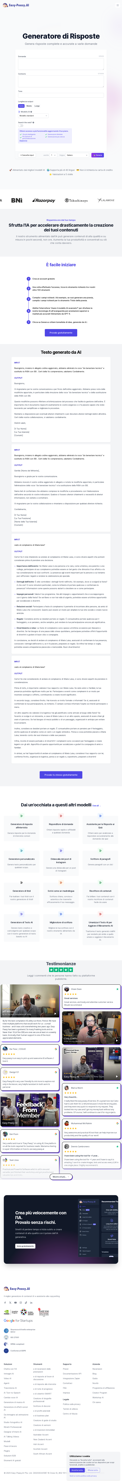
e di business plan (41, 1415)
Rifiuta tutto (93, 1470)
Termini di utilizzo (70, 1409)
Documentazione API (72, 1373)
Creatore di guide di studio (44, 1420)
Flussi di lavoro (10, 1446)
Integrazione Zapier (71, 1378)
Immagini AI (9, 1373)
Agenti (6, 1383)
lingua (62, 155)
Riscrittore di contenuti (100, 891)
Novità (95, 1383)
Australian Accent (40, 1434)
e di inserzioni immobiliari (44, 1430)
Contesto (22, 74)
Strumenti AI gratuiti (12, 1460)
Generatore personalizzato (22, 859)
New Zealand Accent (42, 1439)
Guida (94, 1378)
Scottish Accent (40, 1449)
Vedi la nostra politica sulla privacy (83, 1476)
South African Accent (42, 1454)
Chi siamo (96, 1402)
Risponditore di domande (61, 824)
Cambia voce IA (11, 1397)
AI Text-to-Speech (12, 1393)
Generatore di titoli (22, 891)
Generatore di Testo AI (22, 922)
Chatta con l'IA (10, 1369)
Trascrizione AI (10, 1388)
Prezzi (65, 1369)
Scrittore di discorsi (41, 1406)
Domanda (22, 56)
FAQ (64, 1388)
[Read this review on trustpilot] (117, 989)
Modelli (7, 1441)
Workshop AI (98, 1397)
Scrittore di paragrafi (100, 859)
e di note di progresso (43, 1389)
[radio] (21, 106)
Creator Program (99, 1393)
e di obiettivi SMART (42, 1393)
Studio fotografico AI (13, 1422)
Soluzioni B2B (10, 1455)
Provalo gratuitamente (61, 332)
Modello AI (25, 112)
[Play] (55, 1014)
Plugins (7, 1451)
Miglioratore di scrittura (61, 922)
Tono (20, 91)
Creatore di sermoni (42, 1425)
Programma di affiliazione (103, 1388)
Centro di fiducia (70, 1414)
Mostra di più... (59, 1177)
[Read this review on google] (56, 1049)
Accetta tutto (77, 1470)
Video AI (7, 1378)
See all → (96, 805)
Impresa (66, 1393)
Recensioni (97, 1369)
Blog (94, 1373)
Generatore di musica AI (14, 1402)
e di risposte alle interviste (44, 1384)
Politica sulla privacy (72, 1404)
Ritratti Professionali (12, 1427)
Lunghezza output (25, 101)
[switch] (20, 125)
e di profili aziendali (41, 1411)
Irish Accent (38, 1444)
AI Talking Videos (11, 1436)
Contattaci (67, 1383)
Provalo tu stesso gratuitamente (61, 775)
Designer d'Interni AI (12, 1432)
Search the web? (25, 122)
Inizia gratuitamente (25, 1246)
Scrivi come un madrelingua (61, 891)
